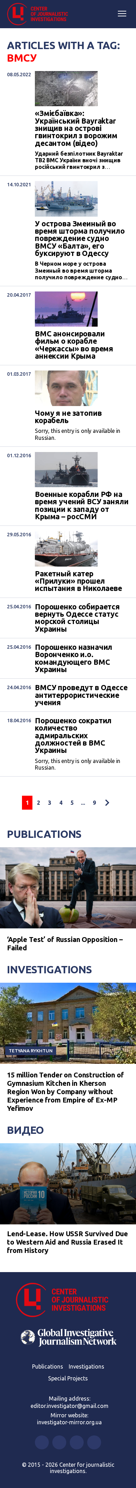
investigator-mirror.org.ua (69, 1422)
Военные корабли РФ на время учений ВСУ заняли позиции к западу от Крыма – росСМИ (82, 505)
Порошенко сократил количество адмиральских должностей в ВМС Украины (73, 735)
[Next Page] (107, 803)
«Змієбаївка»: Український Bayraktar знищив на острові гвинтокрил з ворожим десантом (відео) (76, 128)
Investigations (49, 969)
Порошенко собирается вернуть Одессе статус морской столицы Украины (77, 618)
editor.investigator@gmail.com (69, 1406)
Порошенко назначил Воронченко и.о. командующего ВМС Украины (73, 658)
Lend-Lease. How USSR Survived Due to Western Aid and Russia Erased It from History (67, 1242)
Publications (44, 834)
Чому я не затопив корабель (68, 417)
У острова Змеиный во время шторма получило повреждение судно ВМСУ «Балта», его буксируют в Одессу (80, 238)
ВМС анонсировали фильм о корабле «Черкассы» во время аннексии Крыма (74, 345)
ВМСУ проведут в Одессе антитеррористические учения (81, 695)
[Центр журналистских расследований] (40, 14)
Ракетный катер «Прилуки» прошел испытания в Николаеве (78, 581)
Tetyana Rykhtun (31, 1050)
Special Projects (68, 1378)
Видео (25, 1130)
